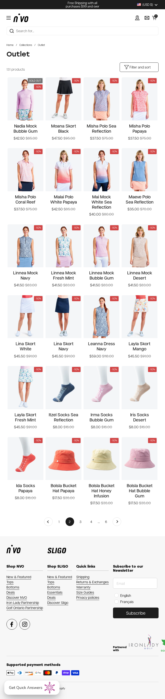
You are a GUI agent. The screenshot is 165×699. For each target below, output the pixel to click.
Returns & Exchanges (92, 582)
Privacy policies (87, 597)
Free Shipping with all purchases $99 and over (82, 4)
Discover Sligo (57, 602)
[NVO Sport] (21, 18)
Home (10, 45)
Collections (25, 45)
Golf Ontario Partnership (24, 607)
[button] (154, 18)
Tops (10, 582)
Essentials (55, 592)
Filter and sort (140, 67)
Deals (10, 592)
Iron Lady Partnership (22, 602)
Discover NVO (16, 597)
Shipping (82, 576)
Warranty (83, 587)
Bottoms (12, 587)
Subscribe (135, 613)
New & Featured (18, 576)
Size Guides (85, 592)
